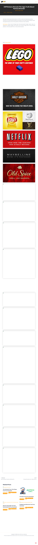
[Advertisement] (19, 35)
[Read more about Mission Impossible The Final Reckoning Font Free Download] (10, 502)
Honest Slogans (8, 42)
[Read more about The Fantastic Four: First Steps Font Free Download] (7, 487)
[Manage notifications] (36, 543)
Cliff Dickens (5, 24)
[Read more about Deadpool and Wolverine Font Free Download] (26, 502)
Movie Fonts (5, 493)
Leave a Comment (5, 492)
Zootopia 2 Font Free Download (27, 496)
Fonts (10, 492)
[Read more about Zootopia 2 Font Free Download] (27, 490)
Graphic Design (14, 492)
